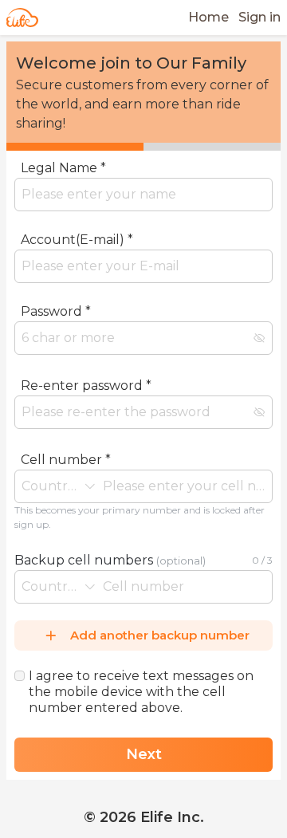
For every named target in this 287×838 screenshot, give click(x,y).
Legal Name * (63, 167)
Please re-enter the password (98, 438)
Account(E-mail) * (77, 239)
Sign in (259, 17)
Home (208, 17)
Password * (56, 311)
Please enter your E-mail (84, 291)
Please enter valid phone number (109, 611)
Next (144, 754)
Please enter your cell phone (95, 541)
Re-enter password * (86, 385)
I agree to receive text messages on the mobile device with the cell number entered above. (141, 691)
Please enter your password (93, 364)
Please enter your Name (84, 219)
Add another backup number (160, 635)
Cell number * (66, 459)
